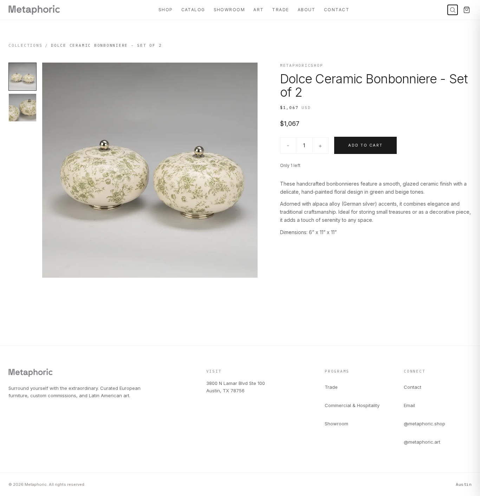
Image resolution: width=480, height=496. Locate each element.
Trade (280, 9)
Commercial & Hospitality (352, 405)
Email (409, 405)
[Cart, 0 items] (466, 10)
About (307, 9)
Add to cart (365, 145)
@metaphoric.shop (424, 423)
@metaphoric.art (422, 442)
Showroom (229, 9)
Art (258, 9)
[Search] (453, 10)
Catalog (193, 9)
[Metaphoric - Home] (34, 10)
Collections (25, 45)
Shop (165, 9)
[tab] (22, 77)
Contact (336, 9)
